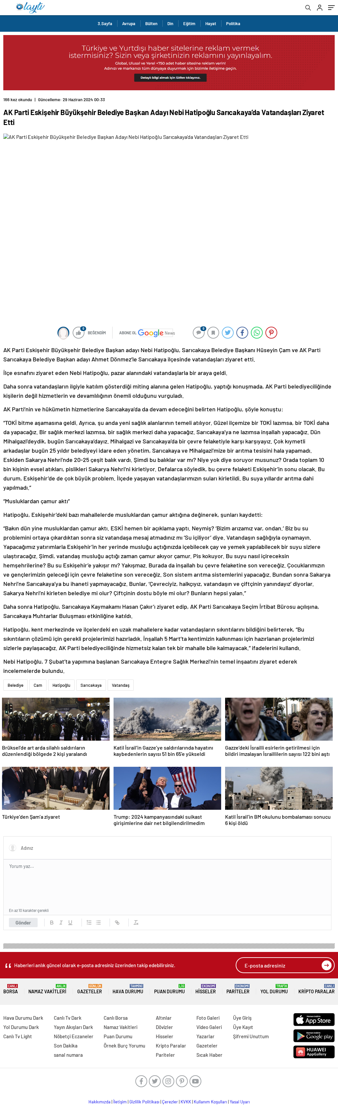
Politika (233, 23)
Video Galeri (209, 1027)
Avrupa (128, 23)
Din (170, 23)
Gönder (23, 922)
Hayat (210, 23)
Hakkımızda (99, 1101)
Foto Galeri (208, 1018)
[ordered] (89, 922)
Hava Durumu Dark (23, 1018)
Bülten (151, 23)
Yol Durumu (274, 989)
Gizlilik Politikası (144, 1101)
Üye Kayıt (243, 1027)
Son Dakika (66, 1045)
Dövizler (164, 1027)
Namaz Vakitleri (47, 989)
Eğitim (189, 23)
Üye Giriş (242, 1018)
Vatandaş (120, 685)
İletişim (120, 1101)
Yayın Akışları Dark (73, 1027)
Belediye (15, 685)
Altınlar (164, 1018)
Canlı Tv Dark (68, 1018)
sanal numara (68, 1055)
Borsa (10, 989)
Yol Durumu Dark (21, 1027)
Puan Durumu (169, 989)
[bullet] (98, 922)
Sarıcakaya (91, 685)
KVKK (186, 1101)
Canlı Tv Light (17, 1036)
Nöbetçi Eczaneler (73, 1036)
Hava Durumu (128, 989)
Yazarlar (205, 1036)
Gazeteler (89, 989)
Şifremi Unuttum (251, 1036)
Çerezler (170, 1101)
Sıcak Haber (209, 1055)
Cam (38, 685)
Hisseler (205, 989)
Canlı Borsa (116, 1018)
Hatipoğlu (61, 685)
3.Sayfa (105, 23)
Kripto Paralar (316, 989)
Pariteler (238, 989)
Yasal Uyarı (240, 1101)
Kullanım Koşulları (210, 1101)
